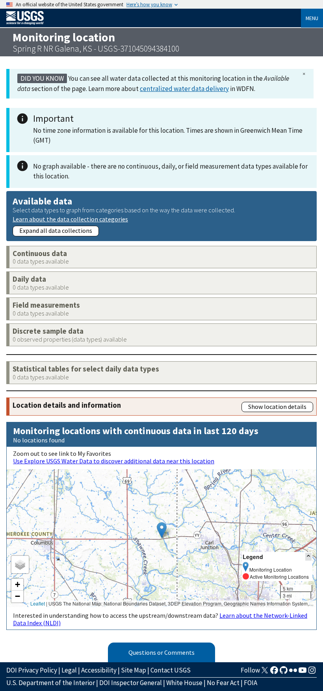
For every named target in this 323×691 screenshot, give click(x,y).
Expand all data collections (55, 230)
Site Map (133, 670)
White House (184, 682)
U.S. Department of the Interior (50, 682)
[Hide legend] (308, 556)
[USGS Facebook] (274, 672)
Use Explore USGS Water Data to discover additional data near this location (113, 461)
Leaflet (37, 603)
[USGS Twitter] (264, 672)
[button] (162, 530)
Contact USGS (170, 670)
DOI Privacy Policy (31, 670)
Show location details (277, 407)
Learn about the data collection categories (70, 219)
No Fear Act (223, 682)
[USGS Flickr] (293, 672)
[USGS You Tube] (302, 672)
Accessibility (99, 670)
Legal (69, 670)
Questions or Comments (161, 652)
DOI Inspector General (130, 682)
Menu (312, 18)
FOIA (250, 682)
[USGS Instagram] (312, 672)
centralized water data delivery (184, 88)
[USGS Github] (283, 672)
